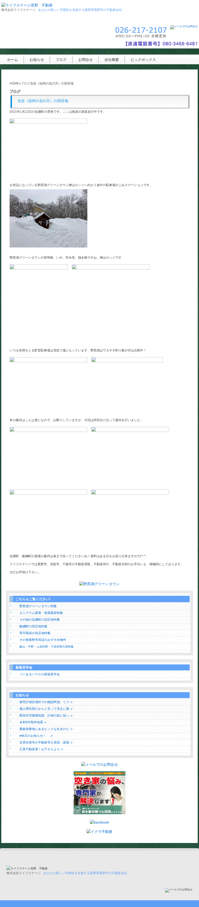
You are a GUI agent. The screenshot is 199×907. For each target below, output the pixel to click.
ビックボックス (143, 60)
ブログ (61, 60)
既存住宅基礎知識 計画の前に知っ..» (46, 715)
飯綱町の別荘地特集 (33, 626)
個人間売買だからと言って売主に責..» (46, 709)
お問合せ (85, 60)
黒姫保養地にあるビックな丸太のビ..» (46, 729)
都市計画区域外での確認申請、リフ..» (46, 702)
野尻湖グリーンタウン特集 (38, 606)
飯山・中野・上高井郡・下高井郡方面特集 (46, 646)
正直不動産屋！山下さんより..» (41, 749)
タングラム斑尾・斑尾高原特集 (41, 613)
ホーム (12, 60)
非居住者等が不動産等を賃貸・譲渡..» (46, 742)
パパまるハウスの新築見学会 (39, 674)
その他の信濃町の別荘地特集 (39, 619)
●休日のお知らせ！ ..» (36, 736)
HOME (14, 83)
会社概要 (111, 60)
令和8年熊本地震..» (32, 722)
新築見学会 (24, 667)
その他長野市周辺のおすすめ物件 (42, 640)
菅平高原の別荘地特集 (35, 633)
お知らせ (37, 60)
